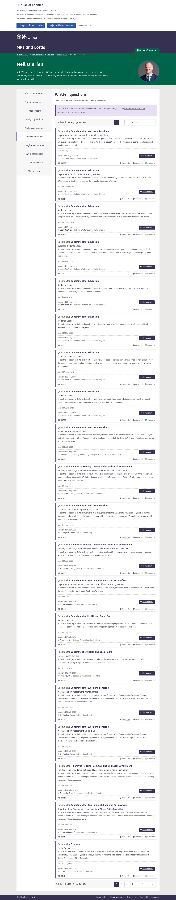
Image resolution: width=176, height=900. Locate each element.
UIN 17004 (62, 537)
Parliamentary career (35, 102)
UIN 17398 (62, 759)
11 (142, 122)
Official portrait (35, 171)
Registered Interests (35, 145)
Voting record (35, 111)
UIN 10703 (62, 420)
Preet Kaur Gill (66, 640)
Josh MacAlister (66, 194)
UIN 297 (61, 310)
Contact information (34, 93)
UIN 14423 (62, 199)
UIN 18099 (62, 573)
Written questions (35, 136)
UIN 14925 (62, 837)
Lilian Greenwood (67, 158)
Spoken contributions (34, 128)
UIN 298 (61, 274)
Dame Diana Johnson (69, 455)
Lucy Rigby (64, 871)
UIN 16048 (62, 645)
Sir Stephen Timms (67, 533)
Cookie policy (101, 897)
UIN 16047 (62, 163)
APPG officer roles (34, 154)
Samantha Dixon (66, 494)
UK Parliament (22, 55)
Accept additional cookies (31, 25)
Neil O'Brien (62, 55)
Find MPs (50, 55)
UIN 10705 (62, 384)
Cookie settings (84, 25)
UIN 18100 (62, 609)
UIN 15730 (62, 680)
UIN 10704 (62, 235)
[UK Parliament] (26, 36)
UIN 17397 (61, 720)
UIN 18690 (62, 459)
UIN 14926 (62, 798)
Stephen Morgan (66, 604)
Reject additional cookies (61, 25)
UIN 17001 (62, 498)
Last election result (35, 162)
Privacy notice (131, 897)
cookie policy (69, 19)
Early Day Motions (34, 119)
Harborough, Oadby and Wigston (68, 72)
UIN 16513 (61, 876)
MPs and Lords (30, 47)
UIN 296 (61, 345)
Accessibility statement (150, 897)
